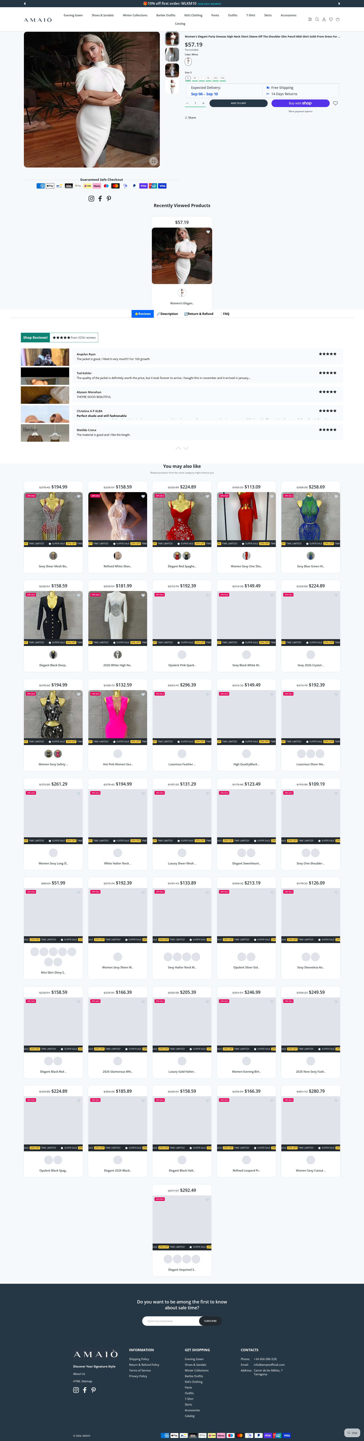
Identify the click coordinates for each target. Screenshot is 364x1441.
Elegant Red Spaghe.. (182, 566)
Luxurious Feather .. (182, 764)
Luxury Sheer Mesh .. (182, 863)
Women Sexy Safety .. (53, 764)
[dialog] (317, 19)
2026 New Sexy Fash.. (311, 1071)
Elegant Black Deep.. (53, 665)
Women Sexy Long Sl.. (53, 863)
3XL (223, 78)
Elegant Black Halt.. (182, 1171)
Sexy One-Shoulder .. (311, 863)
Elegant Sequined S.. (182, 1269)
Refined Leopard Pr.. (246, 1171)
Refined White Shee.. (118, 566)
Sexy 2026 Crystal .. (311, 665)
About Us (79, 1374)
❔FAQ (224, 314)
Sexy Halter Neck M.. (182, 967)
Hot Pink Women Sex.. (117, 764)
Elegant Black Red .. (53, 1071)
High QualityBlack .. (246, 764)
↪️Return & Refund (198, 314)
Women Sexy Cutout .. (311, 1171)
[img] (61, 338)
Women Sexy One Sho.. (246, 566)
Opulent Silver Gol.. (246, 967)
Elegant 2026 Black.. (117, 1171)
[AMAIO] (38, 19)
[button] (24, 3)
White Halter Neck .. (117, 863)
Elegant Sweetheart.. (246, 863)
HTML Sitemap (82, 1381)
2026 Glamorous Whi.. (118, 1071)
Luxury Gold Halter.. (182, 1071)
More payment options (301, 111)
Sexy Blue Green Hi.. (310, 566)
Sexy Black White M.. (246, 665)
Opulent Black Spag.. (53, 1171)
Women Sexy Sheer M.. (117, 967)
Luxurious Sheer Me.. (311, 764)
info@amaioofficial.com (269, 1365)
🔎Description (167, 314)
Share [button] (192, 117)
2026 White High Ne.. (117, 665)
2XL (215, 78)
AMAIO (86, 1435)
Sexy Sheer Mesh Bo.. (53, 566)
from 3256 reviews (83, 337)
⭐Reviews (143, 314)
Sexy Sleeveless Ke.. (310, 967)
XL (208, 78)
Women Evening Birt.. (246, 1071)
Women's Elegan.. (182, 303)
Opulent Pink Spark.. (182, 665)
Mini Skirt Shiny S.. (53, 972)
